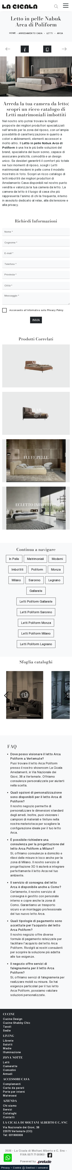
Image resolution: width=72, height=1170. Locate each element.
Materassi (10, 1096)
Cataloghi (10, 1114)
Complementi (12, 1084)
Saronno (35, 580)
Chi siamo (10, 1106)
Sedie (7, 1031)
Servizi (7, 1110)
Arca (60, 33)
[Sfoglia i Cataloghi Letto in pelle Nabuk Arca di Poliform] (47, 49)
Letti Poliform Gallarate (36, 601)
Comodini (9, 1070)
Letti (50, 33)
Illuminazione (12, 1052)
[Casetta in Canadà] (64, 49)
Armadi (7, 1074)
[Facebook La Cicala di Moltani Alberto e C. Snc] (49, 1155)
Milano (16, 580)
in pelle (14, 558)
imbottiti (17, 569)
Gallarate (36, 590)
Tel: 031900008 (13, 1135)
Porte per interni (14, 1092)
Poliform (37, 569)
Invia (36, 320)
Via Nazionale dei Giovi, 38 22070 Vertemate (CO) (21, 1129)
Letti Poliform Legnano (36, 644)
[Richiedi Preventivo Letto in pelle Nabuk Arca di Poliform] (24, 49)
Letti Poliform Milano (36, 633)
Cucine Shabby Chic (16, 1023)
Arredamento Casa (30, 33)
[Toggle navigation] (66, 5)
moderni (57, 558)
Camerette (10, 1066)
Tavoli (7, 1027)
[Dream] (7, 49)
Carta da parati (13, 1088)
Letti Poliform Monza (36, 622)
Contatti (9, 1117)
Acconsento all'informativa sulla (36, 310)
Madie (7, 1048)
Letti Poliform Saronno (36, 612)
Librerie (8, 1041)
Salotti (8, 1045)
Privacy (5, 1167)
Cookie (17, 1167)
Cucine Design (12, 1019)
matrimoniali (35, 558)
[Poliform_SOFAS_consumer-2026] (24, 695)
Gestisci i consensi (37, 1167)
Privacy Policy (55, 310)
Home (12, 33)
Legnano (54, 580)
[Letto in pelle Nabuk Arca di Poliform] (19, 6)
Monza (56, 569)
